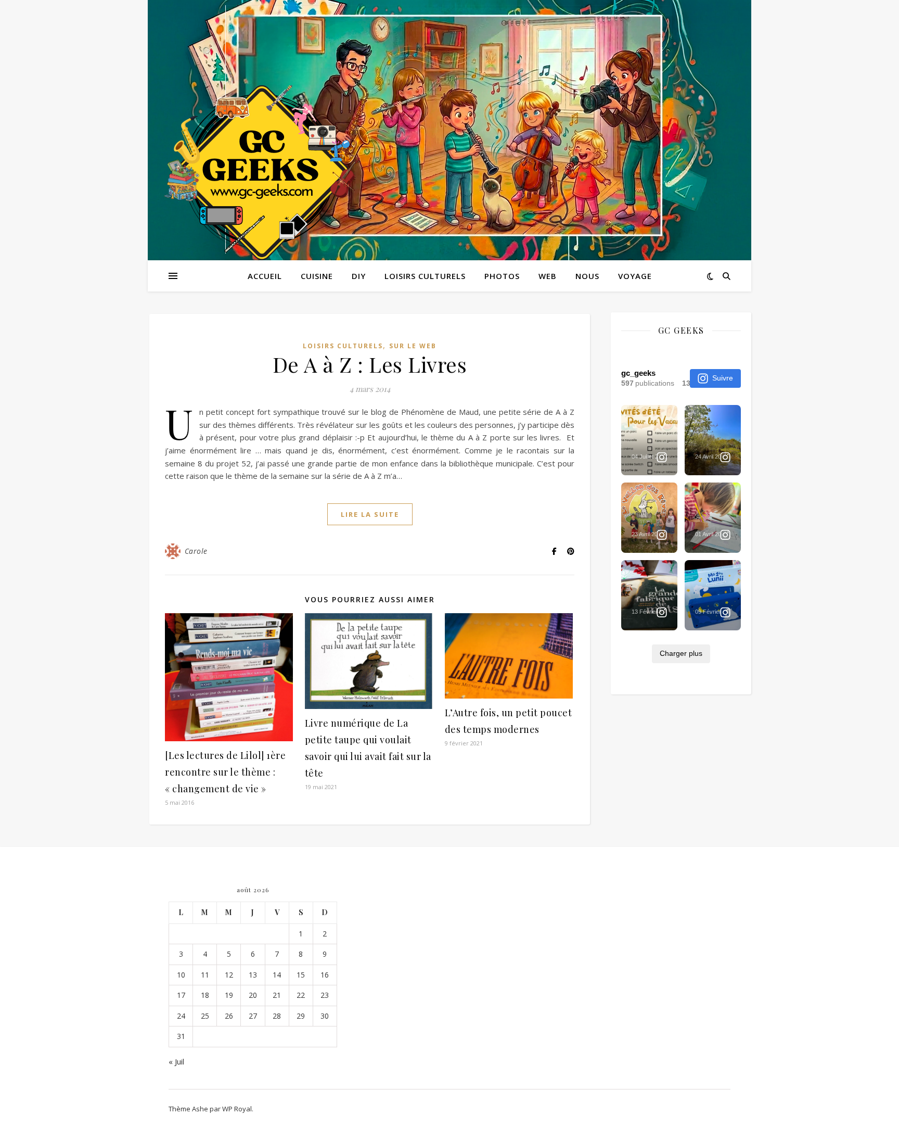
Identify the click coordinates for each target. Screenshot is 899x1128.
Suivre (722, 378)
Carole (196, 551)
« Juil (176, 1061)
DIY (359, 276)
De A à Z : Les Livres (370, 364)
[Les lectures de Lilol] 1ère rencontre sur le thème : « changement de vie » (225, 772)
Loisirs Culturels (425, 276)
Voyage (635, 276)
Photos (502, 276)
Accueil (265, 276)
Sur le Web (412, 345)
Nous (587, 276)
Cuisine (317, 276)
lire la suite (370, 514)
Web (547, 276)
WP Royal (237, 1108)
